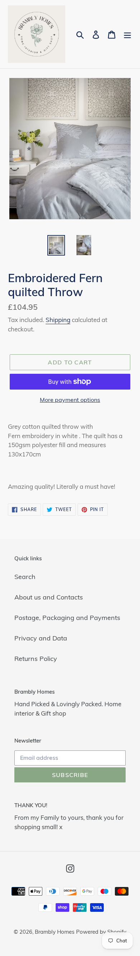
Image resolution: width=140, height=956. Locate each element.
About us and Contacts (48, 597)
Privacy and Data (40, 638)
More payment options (70, 399)
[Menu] (127, 34)
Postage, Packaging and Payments (67, 617)
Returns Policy (35, 658)
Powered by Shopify (101, 931)
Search (25, 577)
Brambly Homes (54, 931)
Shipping (58, 319)
